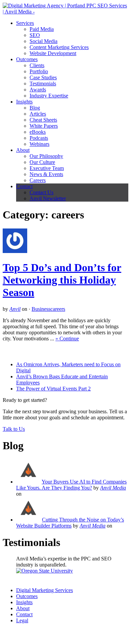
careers (57, 309)
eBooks (38, 132)
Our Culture (42, 162)
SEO (35, 35)
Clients (37, 65)
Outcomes (27, 59)
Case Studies (43, 77)
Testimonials (43, 83)
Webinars (39, 144)
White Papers (44, 126)
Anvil (14, 309)
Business (41, 309)
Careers (38, 180)
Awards (38, 89)
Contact (24, 186)
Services (25, 23)
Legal (22, 620)
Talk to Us (14, 429)
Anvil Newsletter (48, 198)
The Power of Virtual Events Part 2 (53, 388)
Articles (38, 114)
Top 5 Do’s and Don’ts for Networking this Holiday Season (62, 279)
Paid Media (42, 29)
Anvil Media (113, 488)
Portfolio (39, 71)
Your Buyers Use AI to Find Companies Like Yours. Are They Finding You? (71, 485)
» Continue (67, 338)
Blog (35, 108)
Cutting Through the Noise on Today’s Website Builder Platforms (70, 523)
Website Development (53, 53)
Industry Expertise (49, 95)
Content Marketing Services (59, 47)
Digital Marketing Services (44, 590)
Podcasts (39, 138)
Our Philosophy (46, 156)
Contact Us (41, 192)
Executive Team (47, 168)
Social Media (43, 41)
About (23, 150)
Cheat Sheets (43, 120)
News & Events (46, 174)
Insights (24, 101)
